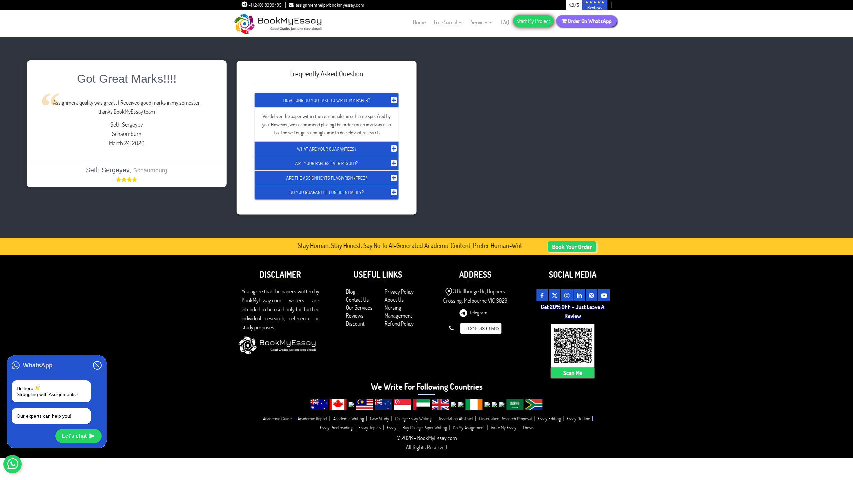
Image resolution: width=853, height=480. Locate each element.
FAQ (505, 22)
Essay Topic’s (370, 427)
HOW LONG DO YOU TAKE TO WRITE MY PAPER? (326, 100)
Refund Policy (399, 323)
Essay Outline (578, 418)
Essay (392, 427)
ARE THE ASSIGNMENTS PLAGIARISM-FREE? (326, 177)
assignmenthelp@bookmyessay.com (330, 5)
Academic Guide (277, 418)
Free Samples (448, 22)
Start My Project (533, 21)
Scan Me (572, 373)
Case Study (379, 418)
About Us (394, 299)
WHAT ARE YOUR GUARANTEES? (326, 148)
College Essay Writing (413, 418)
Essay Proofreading (336, 427)
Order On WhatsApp (589, 20)
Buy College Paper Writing (425, 427)
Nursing (393, 307)
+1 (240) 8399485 (265, 5)
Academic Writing (348, 418)
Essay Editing (549, 418)
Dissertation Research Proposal (505, 418)
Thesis (527, 427)
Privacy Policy (399, 291)
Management (398, 315)
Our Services (359, 307)
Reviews (355, 315)
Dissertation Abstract (455, 418)
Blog (351, 291)
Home (419, 22)
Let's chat (74, 436)
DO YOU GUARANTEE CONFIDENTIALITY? (327, 192)
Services (479, 22)
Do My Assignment (469, 427)
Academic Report (312, 418)
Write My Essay (503, 427)
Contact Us (357, 299)
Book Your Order (572, 247)
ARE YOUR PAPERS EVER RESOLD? (326, 163)
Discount (355, 323)
